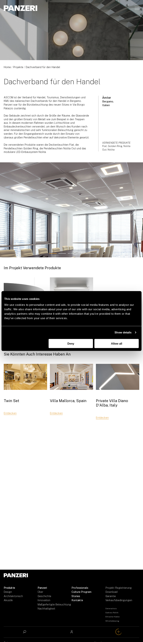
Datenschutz (111, 608)
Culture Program (81, 591)
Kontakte (77, 600)
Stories (76, 596)
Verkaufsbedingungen (118, 600)
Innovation (44, 600)
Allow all (116, 343)
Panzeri (42, 587)
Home (7, 67)
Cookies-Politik (111, 612)
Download (111, 591)
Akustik (8, 600)
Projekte (18, 67)
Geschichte (44, 596)
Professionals (80, 587)
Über (40, 591)
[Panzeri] (20, 8)
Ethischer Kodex (112, 616)
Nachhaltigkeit (46, 608)
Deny (70, 343)
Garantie (110, 596)
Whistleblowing (112, 621)
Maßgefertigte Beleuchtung (54, 604)
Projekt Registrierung (118, 587)
